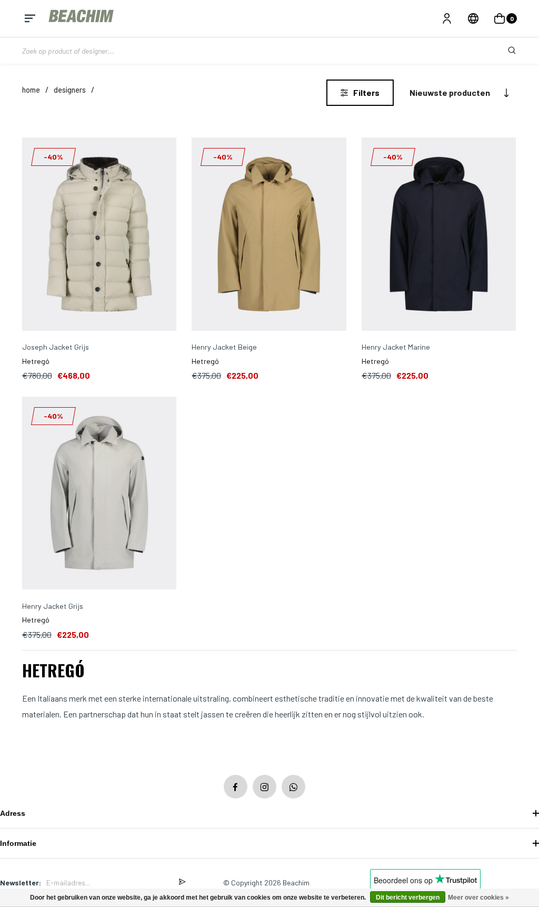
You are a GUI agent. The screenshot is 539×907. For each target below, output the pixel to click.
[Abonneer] (182, 882)
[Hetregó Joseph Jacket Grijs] (99, 234)
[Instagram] (264, 786)
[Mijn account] (447, 18)
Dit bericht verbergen (408, 897)
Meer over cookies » (478, 897)
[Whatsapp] (293, 786)
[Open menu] (30, 18)
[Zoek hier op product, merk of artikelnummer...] (504, 50)
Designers (70, 89)
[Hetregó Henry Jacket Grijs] (99, 494)
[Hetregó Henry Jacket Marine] (439, 234)
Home (31, 89)
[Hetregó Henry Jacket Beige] (269, 234)
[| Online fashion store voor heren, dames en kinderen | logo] (82, 18)
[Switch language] (473, 18)
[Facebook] (235, 786)
